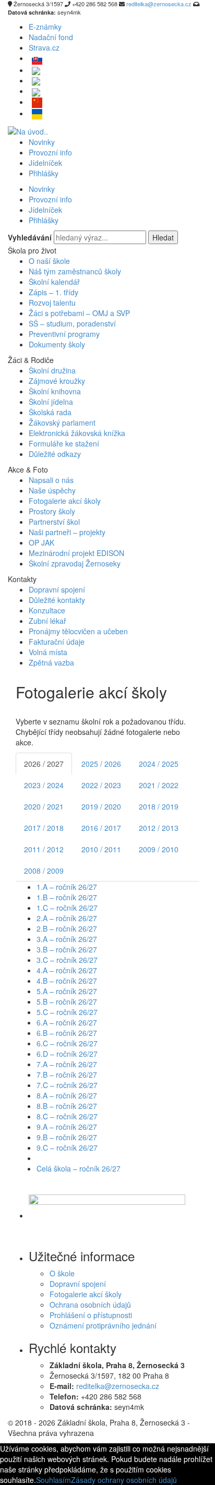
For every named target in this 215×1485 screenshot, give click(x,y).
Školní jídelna (51, 401)
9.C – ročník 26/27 (67, 1147)
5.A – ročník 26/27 (67, 991)
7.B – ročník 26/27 (67, 1074)
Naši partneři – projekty (67, 532)
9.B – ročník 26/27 (67, 1137)
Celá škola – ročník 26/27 (79, 1168)
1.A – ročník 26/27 (67, 887)
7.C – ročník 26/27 (67, 1085)
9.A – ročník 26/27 (67, 1126)
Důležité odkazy (55, 454)
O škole (62, 1273)
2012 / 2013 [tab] (158, 828)
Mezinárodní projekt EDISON (76, 553)
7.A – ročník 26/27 (67, 1064)
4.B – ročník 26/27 (67, 980)
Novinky (42, 142)
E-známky (45, 26)
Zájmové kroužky (57, 381)
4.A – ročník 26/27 (67, 970)
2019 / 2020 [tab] (101, 806)
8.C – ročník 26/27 (67, 1116)
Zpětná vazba (51, 662)
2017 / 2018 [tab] (44, 828)
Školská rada (50, 412)
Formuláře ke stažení (64, 443)
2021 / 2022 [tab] (158, 785)
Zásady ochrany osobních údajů (124, 1480)
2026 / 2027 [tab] (44, 763)
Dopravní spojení (57, 589)
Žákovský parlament (62, 422)
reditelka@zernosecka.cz (117, 1386)
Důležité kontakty (57, 600)
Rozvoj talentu (52, 302)
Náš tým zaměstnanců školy (75, 271)
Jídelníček (45, 163)
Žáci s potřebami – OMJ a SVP (79, 313)
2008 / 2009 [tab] (44, 870)
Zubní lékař (47, 620)
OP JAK (41, 542)
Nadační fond (51, 37)
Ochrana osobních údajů (90, 1304)
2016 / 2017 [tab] (101, 828)
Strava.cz (44, 47)
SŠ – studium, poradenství (72, 323)
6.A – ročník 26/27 (67, 1022)
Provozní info (50, 152)
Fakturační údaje (57, 641)
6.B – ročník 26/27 (67, 1033)
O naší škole (49, 261)
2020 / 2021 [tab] (44, 806)
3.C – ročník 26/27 (67, 960)
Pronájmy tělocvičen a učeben (78, 631)
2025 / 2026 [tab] (101, 763)
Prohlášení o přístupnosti (91, 1315)
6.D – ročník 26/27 (67, 1053)
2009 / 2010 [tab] (158, 849)
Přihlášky (43, 173)
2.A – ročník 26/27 (67, 918)
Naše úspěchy (52, 490)
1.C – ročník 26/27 (67, 907)
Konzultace (47, 610)
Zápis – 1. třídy (53, 292)
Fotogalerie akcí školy (65, 501)
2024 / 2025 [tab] (158, 763)
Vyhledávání (30, 237)
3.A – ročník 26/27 (67, 939)
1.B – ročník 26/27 (67, 897)
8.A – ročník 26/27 (67, 1095)
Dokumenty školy (57, 344)
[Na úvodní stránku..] (28, 130)
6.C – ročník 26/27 (67, 1043)
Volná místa (48, 652)
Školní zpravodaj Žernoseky (75, 563)
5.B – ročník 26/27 (67, 1001)
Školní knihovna (55, 391)
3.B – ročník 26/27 (67, 949)
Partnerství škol (54, 521)
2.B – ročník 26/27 (67, 928)
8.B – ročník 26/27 (67, 1106)
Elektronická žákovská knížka (77, 433)
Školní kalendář (54, 281)
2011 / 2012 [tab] (44, 849)
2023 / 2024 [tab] (44, 785)
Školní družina (52, 370)
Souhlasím (53, 1480)
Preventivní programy (64, 334)
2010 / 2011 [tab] (101, 849)
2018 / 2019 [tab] (158, 806)
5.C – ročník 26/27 (67, 1012)
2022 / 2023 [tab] (101, 785)
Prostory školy (52, 511)
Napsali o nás (51, 480)
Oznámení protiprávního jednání (103, 1325)
